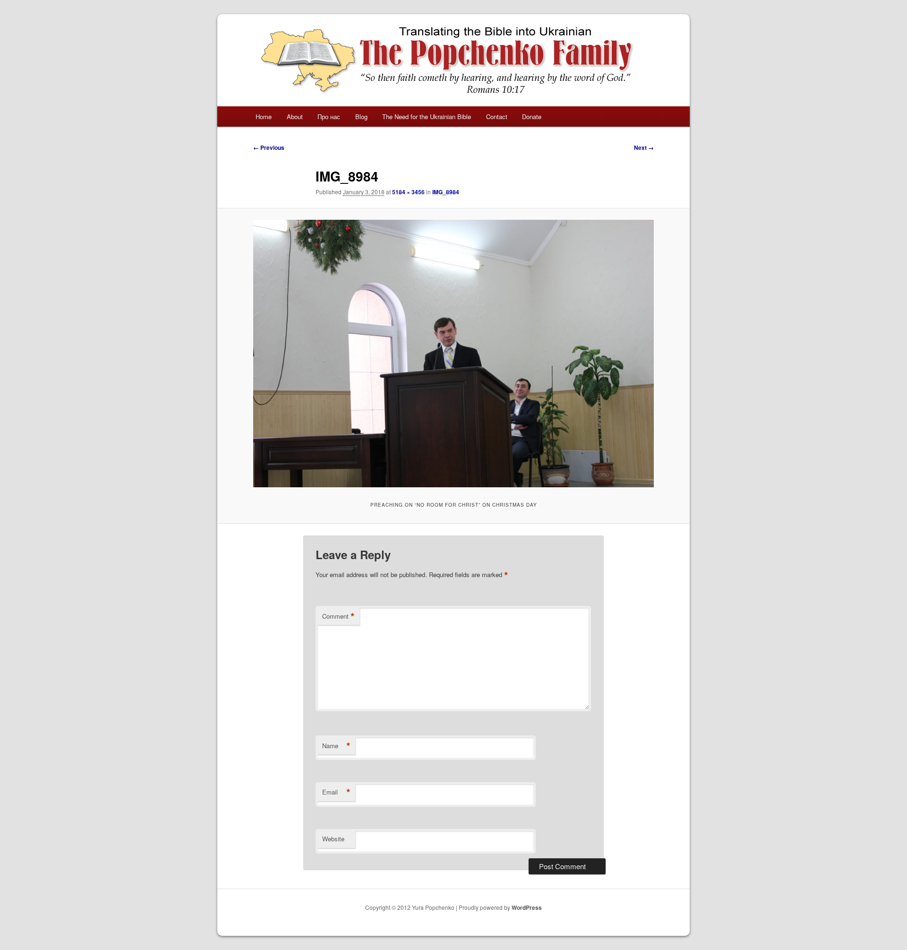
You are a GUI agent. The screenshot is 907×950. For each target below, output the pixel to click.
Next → (644, 147)
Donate (531, 116)
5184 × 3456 (408, 192)
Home (264, 116)
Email (336, 792)
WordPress (527, 907)
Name (336, 745)
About (295, 116)
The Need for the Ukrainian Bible (426, 116)
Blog (361, 116)
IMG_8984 (445, 192)
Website (333, 838)
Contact (496, 116)
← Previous (268, 147)
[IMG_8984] (453, 353)
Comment (338, 616)
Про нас (328, 116)
